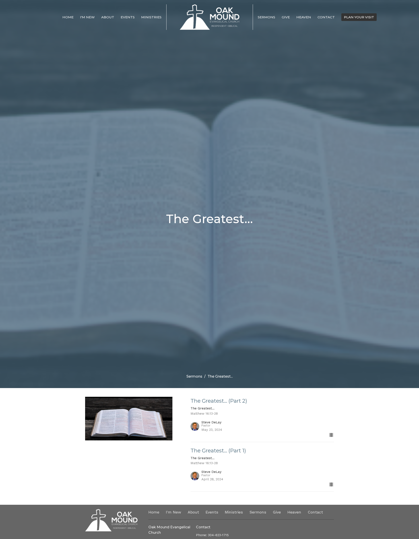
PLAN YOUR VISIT (359, 17)
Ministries (151, 17)
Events (128, 17)
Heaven (303, 17)
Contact (326, 17)
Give (286, 17)
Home (68, 17)
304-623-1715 (218, 535)
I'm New (87, 17)
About (107, 17)
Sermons (266, 17)
